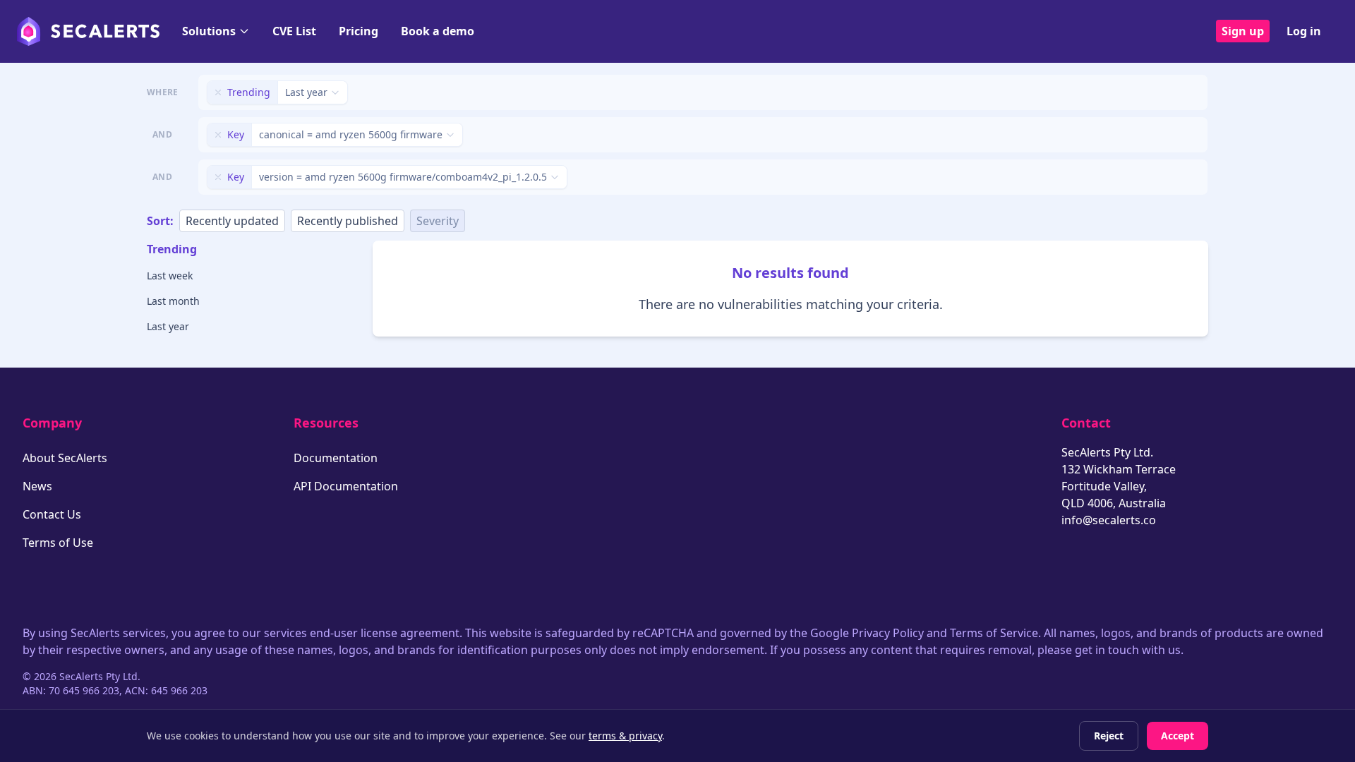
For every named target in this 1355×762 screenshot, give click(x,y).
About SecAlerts (65, 458)
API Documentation (346, 486)
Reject (1109, 735)
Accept (1177, 735)
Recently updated (232, 221)
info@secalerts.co (1108, 520)
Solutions (209, 31)
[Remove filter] (218, 92)
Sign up (1243, 31)
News (37, 486)
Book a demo (437, 31)
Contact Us (52, 514)
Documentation (336, 458)
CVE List (294, 31)
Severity (437, 221)
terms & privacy (625, 735)
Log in (1304, 31)
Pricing (358, 31)
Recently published (347, 221)
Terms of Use (58, 542)
